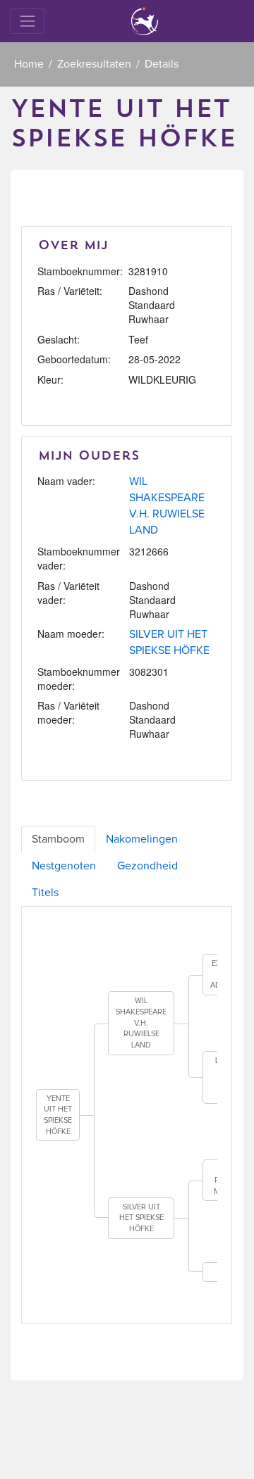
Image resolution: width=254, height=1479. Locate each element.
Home (29, 64)
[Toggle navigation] (27, 20)
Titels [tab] (45, 892)
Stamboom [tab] (58, 839)
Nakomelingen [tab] (142, 839)
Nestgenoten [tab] (64, 865)
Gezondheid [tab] (147, 865)
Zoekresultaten (94, 64)
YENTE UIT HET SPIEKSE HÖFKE (58, 1115)
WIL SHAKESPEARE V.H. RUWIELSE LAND (141, 1023)
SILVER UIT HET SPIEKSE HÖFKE (141, 1218)
